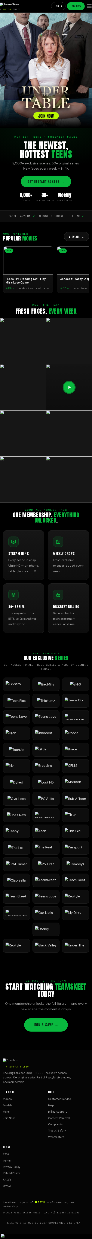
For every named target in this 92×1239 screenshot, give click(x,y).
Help (51, 1105)
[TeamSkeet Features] (75, 880)
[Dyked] (16, 782)
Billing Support (57, 1111)
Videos (7, 1099)
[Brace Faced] (75, 750)
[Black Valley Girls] (46, 946)
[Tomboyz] (75, 864)
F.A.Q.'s (7, 1179)
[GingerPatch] (75, 717)
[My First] (46, 864)
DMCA (7, 1186)
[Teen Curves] (46, 831)
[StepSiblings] (46, 815)
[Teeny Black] (16, 831)
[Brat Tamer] (16, 864)
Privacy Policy (11, 1167)
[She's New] (16, 815)
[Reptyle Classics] (16, 946)
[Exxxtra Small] (16, 684)
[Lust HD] (46, 782)
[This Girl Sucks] (75, 831)
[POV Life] (46, 799)
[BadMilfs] (46, 684)
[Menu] (89, 6)
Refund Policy (11, 1173)
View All (76, 236)
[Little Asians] (46, 750)
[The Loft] (16, 848)
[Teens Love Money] (46, 897)
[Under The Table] (75, 946)
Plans (6, 1111)
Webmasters (56, 1137)
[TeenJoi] (16, 750)
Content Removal (59, 1118)
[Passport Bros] (75, 848)
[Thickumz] (46, 701)
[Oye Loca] (16, 799)
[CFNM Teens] (75, 766)
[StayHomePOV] (16, 913)
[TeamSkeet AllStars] (16, 897)
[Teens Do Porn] (75, 701)
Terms (7, 1160)
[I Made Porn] (75, 733)
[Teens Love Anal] (16, 717)
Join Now (75, 6)
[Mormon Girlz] (75, 782)
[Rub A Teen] (75, 799)
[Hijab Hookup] (16, 733)
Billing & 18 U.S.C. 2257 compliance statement (44, 1222)
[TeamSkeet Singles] (46, 880)
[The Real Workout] (46, 848)
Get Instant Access (46, 181)
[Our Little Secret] (46, 913)
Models (7, 1105)
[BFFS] (75, 684)
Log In (58, 6)
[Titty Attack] (75, 815)
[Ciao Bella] (16, 880)
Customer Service (59, 1099)
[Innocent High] (46, 733)
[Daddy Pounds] (46, 929)
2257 (6, 1154)
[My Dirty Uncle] (75, 913)
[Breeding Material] (46, 766)
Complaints (55, 1124)
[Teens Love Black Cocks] (46, 717)
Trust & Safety (57, 1130)
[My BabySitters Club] (16, 766)
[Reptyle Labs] (75, 897)
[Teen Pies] (16, 701)
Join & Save (46, 1024)
